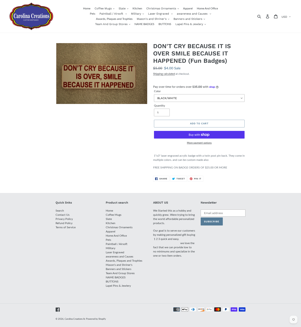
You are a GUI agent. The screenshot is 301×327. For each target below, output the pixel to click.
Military (110, 248)
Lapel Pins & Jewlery (118, 285)
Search (60, 210)
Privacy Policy (64, 219)
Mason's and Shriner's (119, 265)
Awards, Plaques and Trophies (124, 260)
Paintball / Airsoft (116, 244)
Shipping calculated (164, 74)
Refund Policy (64, 223)
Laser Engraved (115, 252)
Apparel (110, 231)
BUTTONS (112, 281)
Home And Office (116, 235)
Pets (108, 240)
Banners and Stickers (118, 269)
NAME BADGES (116, 277)
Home (109, 210)
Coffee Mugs (113, 214)
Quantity (159, 105)
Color (157, 91)
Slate (109, 219)
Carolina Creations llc (75, 319)
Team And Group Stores (120, 273)
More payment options (199, 143)
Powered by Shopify (96, 319)
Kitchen (110, 223)
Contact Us (63, 214)
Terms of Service (66, 227)
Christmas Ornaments (119, 227)
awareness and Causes (119, 256)
